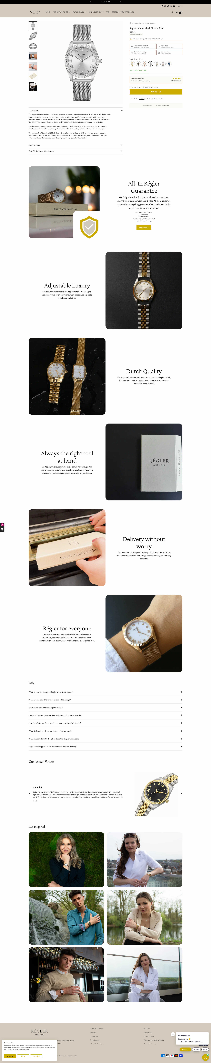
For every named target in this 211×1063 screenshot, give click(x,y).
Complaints (94, 1036)
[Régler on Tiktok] (168, 6)
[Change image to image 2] (33, 36)
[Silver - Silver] (150, 63)
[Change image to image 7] (33, 86)
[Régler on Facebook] (162, 6)
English (179, 6)
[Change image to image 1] (33, 25)
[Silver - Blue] (169, 63)
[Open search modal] (172, 12)
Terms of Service (150, 1044)
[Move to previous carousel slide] (29, 794)
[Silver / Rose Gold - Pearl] (163, 63)
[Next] (120, 2)
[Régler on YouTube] (174, 6)
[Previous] (90, 2)
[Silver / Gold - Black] (138, 63)
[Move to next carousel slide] (181, 794)
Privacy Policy (149, 1036)
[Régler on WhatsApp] (171, 6)
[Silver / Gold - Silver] (156, 63)
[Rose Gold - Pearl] (144, 63)
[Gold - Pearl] (132, 63)
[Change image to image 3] (33, 46)
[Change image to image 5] (33, 66)
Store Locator (95, 1040)
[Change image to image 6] (33, 76)
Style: (136, 59)
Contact (93, 1032)
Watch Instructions (96, 1044)
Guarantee (148, 1032)
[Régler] (35, 12)
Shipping (142, 99)
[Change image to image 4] (33, 56)
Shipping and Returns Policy (154, 1040)
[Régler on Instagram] (165, 6)
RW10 (140, 34)
